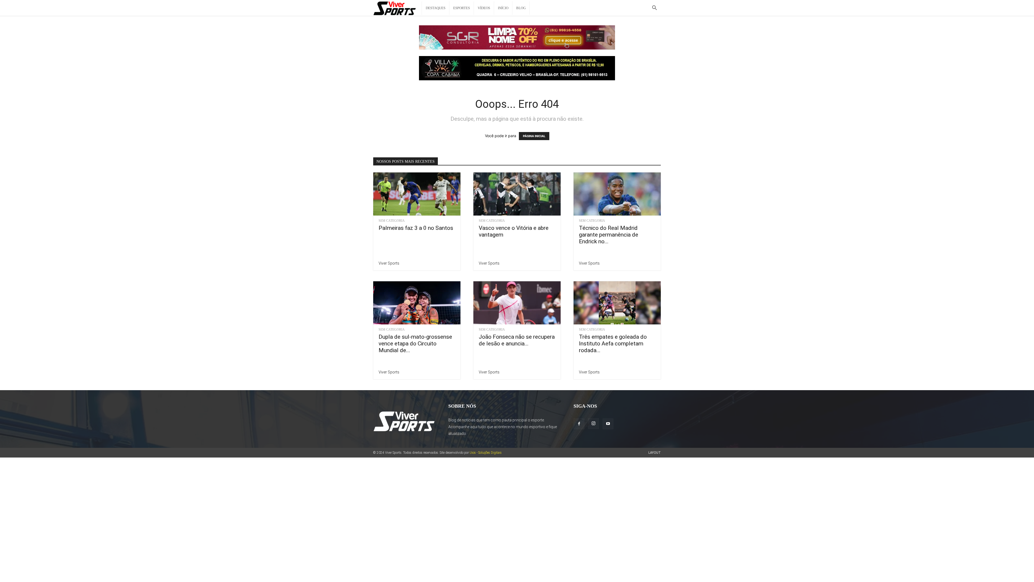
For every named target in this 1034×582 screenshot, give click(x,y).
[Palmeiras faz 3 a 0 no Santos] (416, 194)
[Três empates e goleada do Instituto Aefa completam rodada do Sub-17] (617, 302)
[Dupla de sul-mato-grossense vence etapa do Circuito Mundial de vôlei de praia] (416, 302)
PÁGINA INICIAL (534, 136)
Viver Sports (389, 263)
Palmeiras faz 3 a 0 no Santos (416, 228)
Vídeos (484, 8)
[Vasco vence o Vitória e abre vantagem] (517, 194)
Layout (654, 453)
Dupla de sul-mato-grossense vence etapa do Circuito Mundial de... (415, 344)
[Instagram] (593, 423)
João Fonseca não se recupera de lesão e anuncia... (517, 340)
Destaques (435, 8)
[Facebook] (579, 423)
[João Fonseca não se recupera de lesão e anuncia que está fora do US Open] (517, 302)
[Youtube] (608, 423)
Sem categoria (392, 220)
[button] (654, 8)
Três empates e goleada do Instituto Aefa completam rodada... (613, 344)
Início (503, 8)
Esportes (461, 8)
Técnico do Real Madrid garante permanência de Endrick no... (608, 235)
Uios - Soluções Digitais (486, 453)
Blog (521, 8)
